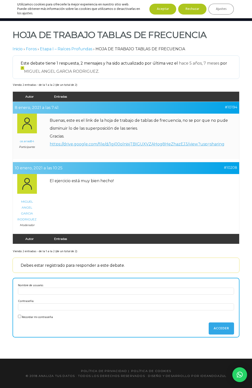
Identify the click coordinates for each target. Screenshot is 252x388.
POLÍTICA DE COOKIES (151, 371)
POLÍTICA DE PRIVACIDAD (104, 371)
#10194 (231, 107)
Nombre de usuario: (31, 285)
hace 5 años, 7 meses (199, 63)
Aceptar (163, 9)
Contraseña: (26, 301)
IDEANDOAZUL (213, 376)
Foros (31, 49)
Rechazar (192, 9)
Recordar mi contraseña (37, 317)
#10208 (230, 167)
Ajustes (221, 9)
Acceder (221, 328)
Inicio (18, 49)
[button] (239, 374)
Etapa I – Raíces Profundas (66, 49)
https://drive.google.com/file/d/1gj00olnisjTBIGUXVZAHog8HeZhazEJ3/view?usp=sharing (137, 144)
